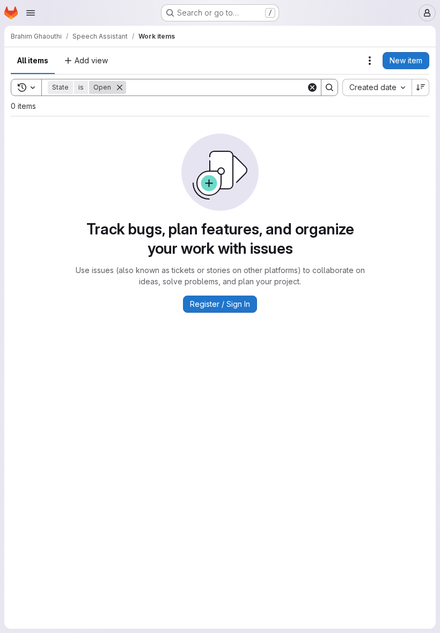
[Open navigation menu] (30, 12)
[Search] (329, 87)
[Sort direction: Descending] (420, 87)
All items (32, 60)
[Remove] (119, 87)
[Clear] (312, 87)
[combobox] (377, 87)
